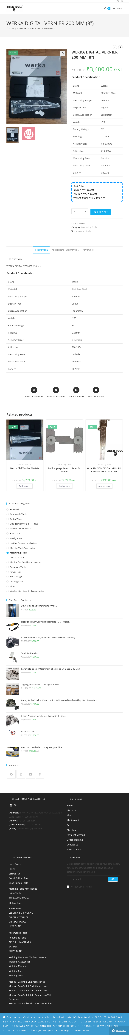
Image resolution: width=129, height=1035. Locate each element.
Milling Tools (15, 902)
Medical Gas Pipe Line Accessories (25, 562)
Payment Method (76, 834)
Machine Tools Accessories (22, 548)
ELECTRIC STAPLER (18, 917)
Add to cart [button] (25, 486)
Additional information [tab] (65, 250)
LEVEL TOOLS (17, 557)
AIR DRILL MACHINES (20, 942)
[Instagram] (21, 774)
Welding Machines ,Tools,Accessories (27, 591)
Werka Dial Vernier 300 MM (24, 468)
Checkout (72, 830)
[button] (62, 53)
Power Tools (15, 571)
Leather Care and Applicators (23, 543)
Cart (69, 825)
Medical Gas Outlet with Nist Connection (30, 1003)
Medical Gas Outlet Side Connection (28, 990)
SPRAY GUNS (15, 950)
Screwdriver (15, 873)
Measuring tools (83, 231)
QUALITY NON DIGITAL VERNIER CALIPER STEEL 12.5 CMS (104, 470)
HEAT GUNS (15, 926)
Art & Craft (15, 509)
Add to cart (101, 212)
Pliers (12, 868)
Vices (12, 586)
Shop (69, 815)
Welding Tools (16, 975)
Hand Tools (15, 533)
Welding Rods (16, 971)
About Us (71, 810)
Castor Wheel (16, 519)
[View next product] (120, 47)
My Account (73, 820)
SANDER (13, 946)
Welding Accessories (19, 961)
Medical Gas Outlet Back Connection (28, 986)
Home (70, 805)
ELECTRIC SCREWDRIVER (21, 912)
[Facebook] (11, 774)
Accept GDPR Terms (81, 886)
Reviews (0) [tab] (88, 250)
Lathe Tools (15, 893)
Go (113, 879)
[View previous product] (115, 47)
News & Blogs (74, 849)
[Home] (7, 28)
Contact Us (72, 844)
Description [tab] (41, 250)
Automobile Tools (18, 514)
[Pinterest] (40, 774)
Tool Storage (16, 576)
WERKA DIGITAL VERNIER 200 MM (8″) (36, 28)
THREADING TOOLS (19, 897)
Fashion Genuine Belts (20, 528)
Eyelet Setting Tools (19, 878)
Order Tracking (75, 839)
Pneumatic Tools (17, 567)
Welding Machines (18, 966)
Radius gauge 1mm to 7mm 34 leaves (64, 470)
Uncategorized (16, 581)
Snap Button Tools (18, 882)
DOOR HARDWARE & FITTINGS (24, 523)
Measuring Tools (89, 227)
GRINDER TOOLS (17, 921)
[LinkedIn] (30, 774)
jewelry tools (16, 538)
